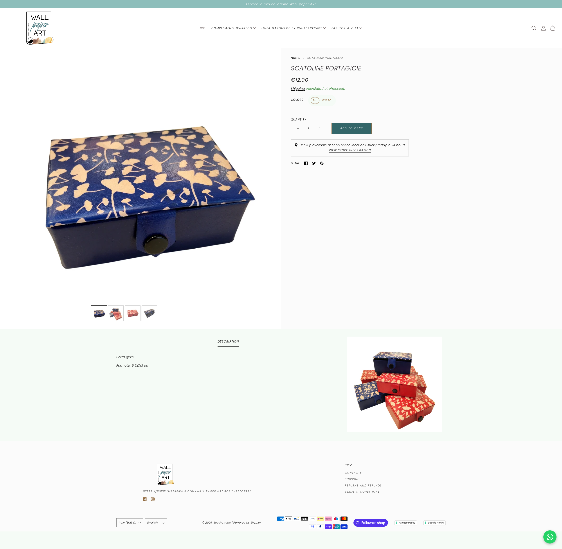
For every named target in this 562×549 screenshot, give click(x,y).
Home (296, 58)
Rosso (326, 100)
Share (295, 163)
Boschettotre (223, 522)
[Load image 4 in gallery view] (149, 313)
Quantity (298, 120)
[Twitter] (314, 163)
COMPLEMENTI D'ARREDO (231, 28)
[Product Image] (140, 188)
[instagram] (153, 500)
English (152, 522)
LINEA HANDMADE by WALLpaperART (291, 28)
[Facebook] (306, 163)
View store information (350, 150)
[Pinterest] (322, 163)
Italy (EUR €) (127, 522)
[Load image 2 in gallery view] (116, 313)
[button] (233, 28)
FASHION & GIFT (345, 28)
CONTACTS (353, 473)
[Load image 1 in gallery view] (99, 313)
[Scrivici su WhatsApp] (550, 537)
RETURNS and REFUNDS (363, 485)
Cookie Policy (436, 522)
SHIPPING (352, 479)
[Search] (534, 28)
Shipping (298, 88)
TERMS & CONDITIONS (362, 491)
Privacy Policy (407, 522)
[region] (281, 4)
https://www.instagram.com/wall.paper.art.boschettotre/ (197, 491)
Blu (315, 100)
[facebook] (145, 500)
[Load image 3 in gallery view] (132, 313)
